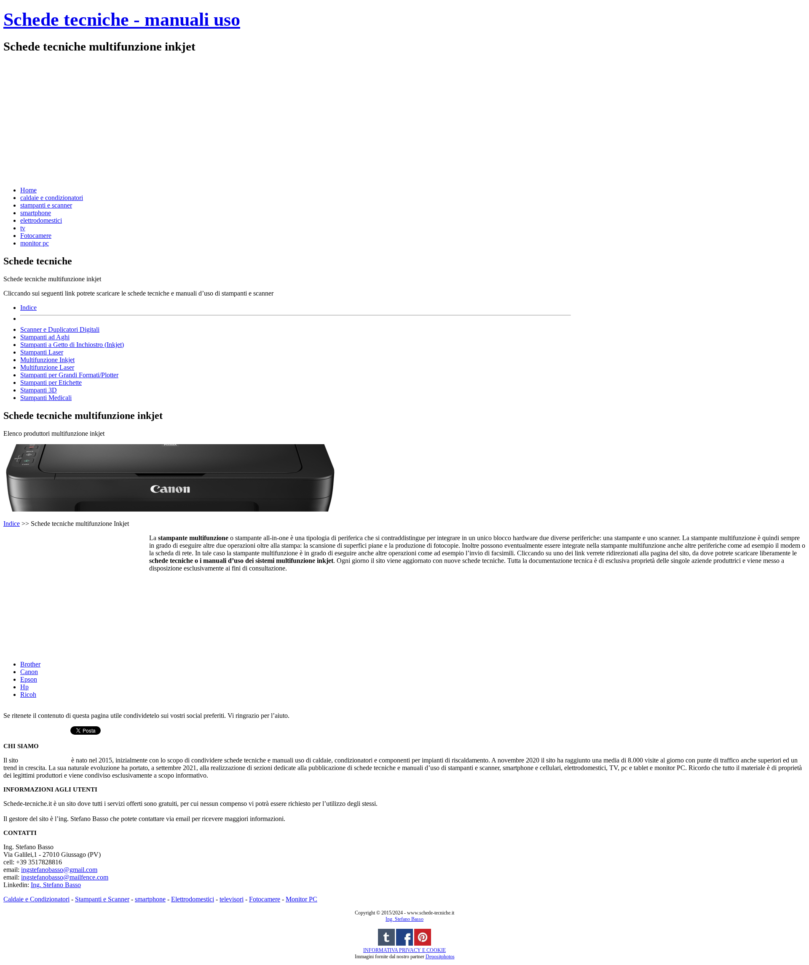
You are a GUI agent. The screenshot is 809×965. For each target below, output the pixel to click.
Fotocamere (35, 235)
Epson (28, 679)
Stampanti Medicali (46, 397)
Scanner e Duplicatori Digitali (59, 329)
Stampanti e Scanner (102, 899)
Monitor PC (301, 899)
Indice (28, 307)
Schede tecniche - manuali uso (121, 19)
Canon (29, 671)
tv (22, 228)
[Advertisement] (256, 119)
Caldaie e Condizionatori (36, 899)
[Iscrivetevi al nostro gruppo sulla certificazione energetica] (404, 944)
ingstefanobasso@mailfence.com (64, 877)
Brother (30, 664)
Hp (24, 686)
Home (28, 190)
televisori (232, 899)
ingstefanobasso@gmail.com (59, 869)
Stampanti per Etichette (51, 382)
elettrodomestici (41, 220)
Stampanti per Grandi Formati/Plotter (69, 375)
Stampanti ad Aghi (45, 337)
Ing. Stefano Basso (56, 884)
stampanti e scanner (46, 205)
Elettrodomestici (192, 899)
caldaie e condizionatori (51, 197)
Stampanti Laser (41, 352)
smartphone (35, 212)
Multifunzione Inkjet (47, 359)
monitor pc (34, 243)
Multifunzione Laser (47, 367)
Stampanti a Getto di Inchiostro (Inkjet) (72, 344)
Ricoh (28, 694)
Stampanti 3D (38, 390)
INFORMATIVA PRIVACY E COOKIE (404, 950)
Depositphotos (440, 957)
